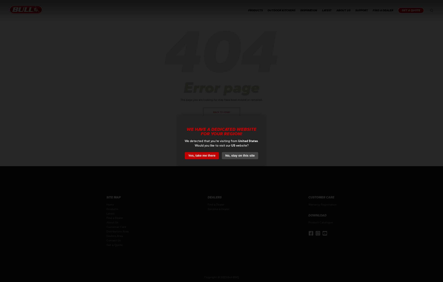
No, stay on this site (240, 155)
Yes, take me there (201, 155)
